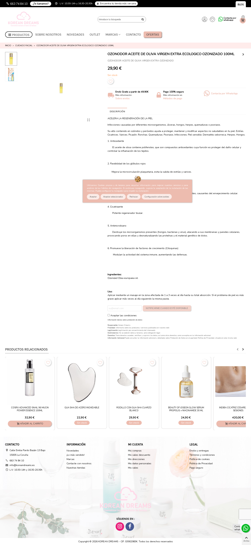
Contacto (133, 34)
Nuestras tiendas (76, 467)
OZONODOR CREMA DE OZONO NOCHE (151, 407)
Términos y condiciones (202, 455)
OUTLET (95, 34)
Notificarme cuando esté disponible (167, 308)
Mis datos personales (139, 463)
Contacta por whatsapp (230, 19)
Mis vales (133, 467)
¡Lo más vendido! (76, 455)
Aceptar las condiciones (123, 315)
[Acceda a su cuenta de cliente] (204, 19)
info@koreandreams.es (22, 465)
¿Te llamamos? (40, 3)
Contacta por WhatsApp (224, 93)
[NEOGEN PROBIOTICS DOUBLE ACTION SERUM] (99, 382)
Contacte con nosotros (79, 463)
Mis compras (135, 450)
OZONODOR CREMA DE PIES (203, 407)
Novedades (75, 34)
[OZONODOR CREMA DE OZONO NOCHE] (151, 382)
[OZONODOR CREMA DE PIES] (203, 382)
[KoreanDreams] (24, 19)
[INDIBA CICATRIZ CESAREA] (47, 382)
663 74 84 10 (19, 3)
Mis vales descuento (139, 455)
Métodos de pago (172, 98)
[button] (237, 349)
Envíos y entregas (199, 450)
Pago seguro (196, 467)
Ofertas (152, 34)
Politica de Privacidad (201, 463)
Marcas (112, 34)
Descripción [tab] (117, 111)
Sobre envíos (122, 98)
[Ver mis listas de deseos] (212, 19)
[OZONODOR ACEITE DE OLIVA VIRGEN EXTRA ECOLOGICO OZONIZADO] (88, 120)
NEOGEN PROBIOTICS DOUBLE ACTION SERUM (99, 409)
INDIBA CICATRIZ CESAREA (47, 407)
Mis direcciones (136, 459)
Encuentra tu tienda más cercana (118, 3)
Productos (20, 35)
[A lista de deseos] (111, 81)
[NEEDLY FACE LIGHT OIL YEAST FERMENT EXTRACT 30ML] (243, 54)
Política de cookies (200, 459)
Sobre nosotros (48, 34)
